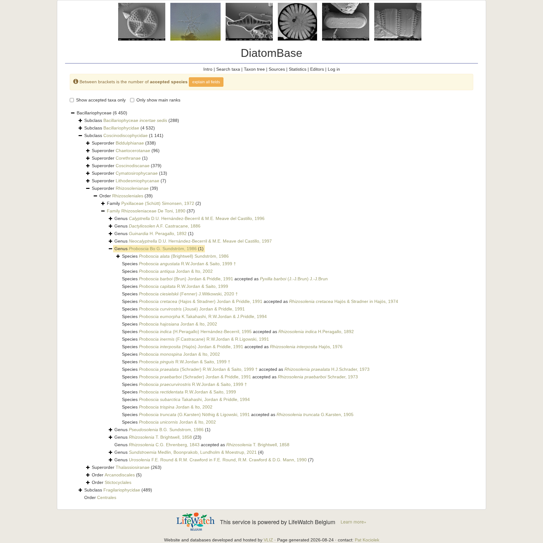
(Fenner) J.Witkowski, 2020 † (188, 293)
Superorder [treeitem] (124, 142)
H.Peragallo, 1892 (316, 331)
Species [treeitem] (175, 256)
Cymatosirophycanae (137, 173)
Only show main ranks (158, 99)
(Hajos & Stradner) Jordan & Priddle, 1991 (200, 301)
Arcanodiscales (120, 474)
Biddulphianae (130, 142)
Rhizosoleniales (127, 195)
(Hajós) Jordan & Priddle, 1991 (191, 346)
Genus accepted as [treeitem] (201, 444)
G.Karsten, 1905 (315, 414)
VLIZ (268, 539)
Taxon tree (254, 69)
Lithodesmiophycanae (137, 180)
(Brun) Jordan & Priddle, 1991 (186, 278)
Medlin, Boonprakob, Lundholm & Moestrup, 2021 (193, 452)
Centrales (106, 497)
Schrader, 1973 (318, 376)
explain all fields (206, 82)
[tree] (271, 305)
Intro (207, 69)
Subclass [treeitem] (131, 120)
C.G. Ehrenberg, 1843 (164, 444)
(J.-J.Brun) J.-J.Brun (294, 278)
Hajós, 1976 (306, 346)
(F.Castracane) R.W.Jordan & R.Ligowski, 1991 (204, 339)
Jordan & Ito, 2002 (176, 271)
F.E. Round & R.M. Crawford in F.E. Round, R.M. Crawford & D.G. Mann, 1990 (218, 459)
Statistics (297, 69)
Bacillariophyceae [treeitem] (102, 112)
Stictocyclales (118, 482)
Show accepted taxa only (101, 99)
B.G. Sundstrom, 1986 (166, 429)
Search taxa (228, 69)
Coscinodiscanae (133, 165)
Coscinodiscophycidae (125, 135)
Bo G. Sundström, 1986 (163, 248)
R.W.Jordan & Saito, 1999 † (187, 263)
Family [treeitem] (154, 203)
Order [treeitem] (126, 195)
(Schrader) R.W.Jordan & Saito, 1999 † (198, 369)
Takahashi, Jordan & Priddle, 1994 (194, 399)
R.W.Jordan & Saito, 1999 (183, 286)
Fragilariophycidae (121, 489)
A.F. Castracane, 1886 (164, 225)
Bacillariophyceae (135, 120)
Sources (277, 69)
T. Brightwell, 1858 (160, 437)
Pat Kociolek (367, 539)
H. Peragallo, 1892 (158, 233)
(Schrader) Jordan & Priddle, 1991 (195, 376)
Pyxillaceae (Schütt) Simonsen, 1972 (157, 203)
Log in (334, 69)
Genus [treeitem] (189, 218)
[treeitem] (151, 211)
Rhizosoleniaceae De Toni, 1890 (153, 210)
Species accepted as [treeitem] (225, 278)
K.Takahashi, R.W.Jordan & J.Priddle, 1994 (203, 316)
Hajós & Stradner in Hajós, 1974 (343, 301)
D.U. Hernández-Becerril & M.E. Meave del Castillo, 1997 (200, 241)
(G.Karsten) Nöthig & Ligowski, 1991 (194, 414)
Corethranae (128, 158)
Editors (317, 69)
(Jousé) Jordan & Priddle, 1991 (192, 308)
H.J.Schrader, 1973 (327, 369)
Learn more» (353, 522)
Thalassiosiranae (133, 467)
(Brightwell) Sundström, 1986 (184, 256)
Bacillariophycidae (121, 127)
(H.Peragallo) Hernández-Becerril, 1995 (195, 331)
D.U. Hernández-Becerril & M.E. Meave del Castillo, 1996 (197, 218)
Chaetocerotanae (133, 150)
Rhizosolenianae (132, 188)
